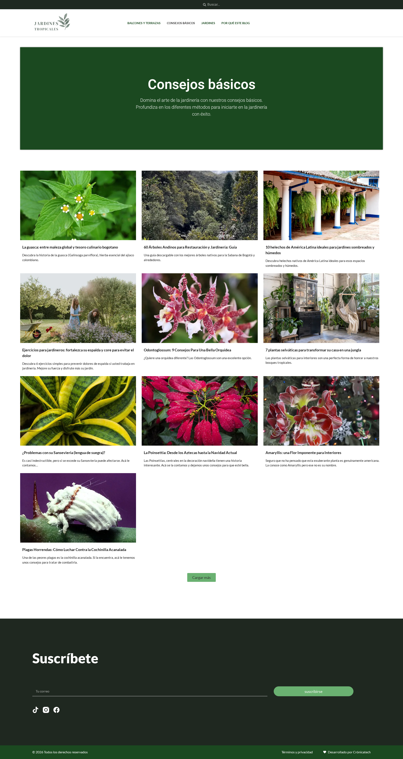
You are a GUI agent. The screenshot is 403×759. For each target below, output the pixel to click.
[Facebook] (56, 710)
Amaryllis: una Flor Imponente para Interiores (303, 452)
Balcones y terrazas (144, 23)
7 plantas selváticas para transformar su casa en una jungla (313, 350)
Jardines (208, 23)
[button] (201, 577)
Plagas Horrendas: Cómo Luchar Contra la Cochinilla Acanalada (74, 549)
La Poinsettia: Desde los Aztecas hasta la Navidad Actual (190, 452)
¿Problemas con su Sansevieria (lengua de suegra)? (63, 452)
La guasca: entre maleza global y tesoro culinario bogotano (70, 247)
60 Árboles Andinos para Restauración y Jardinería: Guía (190, 247)
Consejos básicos (181, 23)
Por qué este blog (235, 23)
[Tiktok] (35, 710)
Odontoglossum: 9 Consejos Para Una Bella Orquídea (187, 350)
